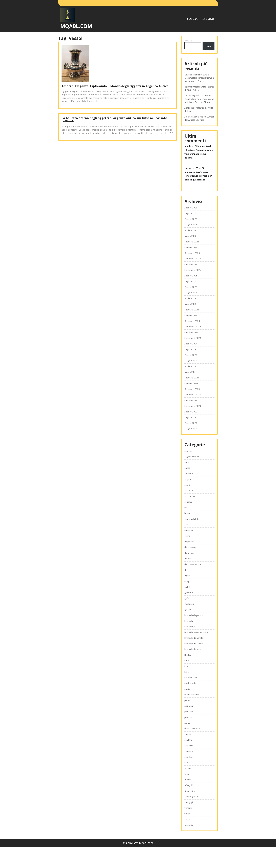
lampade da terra (193, 649)
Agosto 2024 (190, 343)
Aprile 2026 (190, 230)
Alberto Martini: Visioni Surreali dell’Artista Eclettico (199, 118)
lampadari (189, 620)
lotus (186, 660)
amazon (188, 462)
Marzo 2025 (190, 303)
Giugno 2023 (190, 422)
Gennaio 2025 (191, 315)
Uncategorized (191, 796)
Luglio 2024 (190, 349)
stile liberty (189, 756)
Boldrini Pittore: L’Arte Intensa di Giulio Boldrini (199, 88)
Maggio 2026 (191, 224)
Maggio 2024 (191, 360)
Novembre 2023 (192, 394)
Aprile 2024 (190, 366)
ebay (186, 581)
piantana (188, 705)
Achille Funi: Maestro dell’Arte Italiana (198, 109)
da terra (188, 558)
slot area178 (191, 168)
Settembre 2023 (192, 405)
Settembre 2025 (192, 269)
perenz (187, 700)
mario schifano (191, 694)
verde (187, 813)
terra (186, 773)
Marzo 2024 (190, 371)
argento (188, 479)
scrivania (188, 745)
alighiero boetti (191, 456)
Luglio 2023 (190, 417)
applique (188, 473)
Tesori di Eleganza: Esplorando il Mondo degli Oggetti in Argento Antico (115, 86)
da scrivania (190, 547)
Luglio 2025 (190, 281)
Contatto (208, 19)
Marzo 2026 (190, 235)
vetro (187, 819)
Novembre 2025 (192, 258)
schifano (188, 739)
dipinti (187, 575)
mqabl (187, 146)
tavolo (187, 768)
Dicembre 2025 (192, 252)
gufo (186, 598)
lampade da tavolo (193, 643)
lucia (186, 671)
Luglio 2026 (190, 213)
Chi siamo (192, 19)
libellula (187, 654)
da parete (189, 541)
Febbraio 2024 (191, 377)
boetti (187, 513)
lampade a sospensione (196, 632)
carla (186, 524)
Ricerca (188, 40)
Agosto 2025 (190, 275)
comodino (189, 530)
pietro (187, 722)
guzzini (187, 609)
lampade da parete (193, 637)
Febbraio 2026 (191, 241)
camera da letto (192, 518)
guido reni (189, 603)
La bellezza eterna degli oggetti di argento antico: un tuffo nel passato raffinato (114, 119)
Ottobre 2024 (191, 332)
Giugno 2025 (190, 286)
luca (186, 666)
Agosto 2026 (190, 207)
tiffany (187, 779)
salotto (187, 734)
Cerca (208, 46)
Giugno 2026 (190, 218)
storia (187, 762)
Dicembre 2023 (192, 388)
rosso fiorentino (192, 728)
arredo (187, 484)
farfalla (187, 586)
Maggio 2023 (191, 428)
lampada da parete (193, 615)
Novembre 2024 (192, 326)
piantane (188, 711)
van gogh (188, 802)
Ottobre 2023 (191, 400)
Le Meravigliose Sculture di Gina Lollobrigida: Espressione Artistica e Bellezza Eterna (199, 98)
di (185, 569)
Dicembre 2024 (192, 320)
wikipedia (188, 824)
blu (185, 507)
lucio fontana (190, 677)
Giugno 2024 (190, 354)
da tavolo (189, 552)
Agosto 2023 (190, 411)
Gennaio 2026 (191, 247)
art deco (188, 490)
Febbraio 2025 (191, 309)
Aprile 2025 (190, 298)
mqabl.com (76, 26)
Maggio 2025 (191, 292)
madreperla (190, 683)
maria (187, 688)
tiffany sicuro (190, 790)
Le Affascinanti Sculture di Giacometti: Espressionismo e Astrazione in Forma (199, 77)
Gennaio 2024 (191, 383)
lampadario (189, 626)
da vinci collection (192, 564)
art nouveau (190, 496)
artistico (188, 501)
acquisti (188, 450)
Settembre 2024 (192, 337)
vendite (188, 807)
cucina (187, 535)
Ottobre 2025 (191, 264)
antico (187, 467)
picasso (188, 717)
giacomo (188, 592)
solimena (188, 751)
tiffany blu (189, 785)
